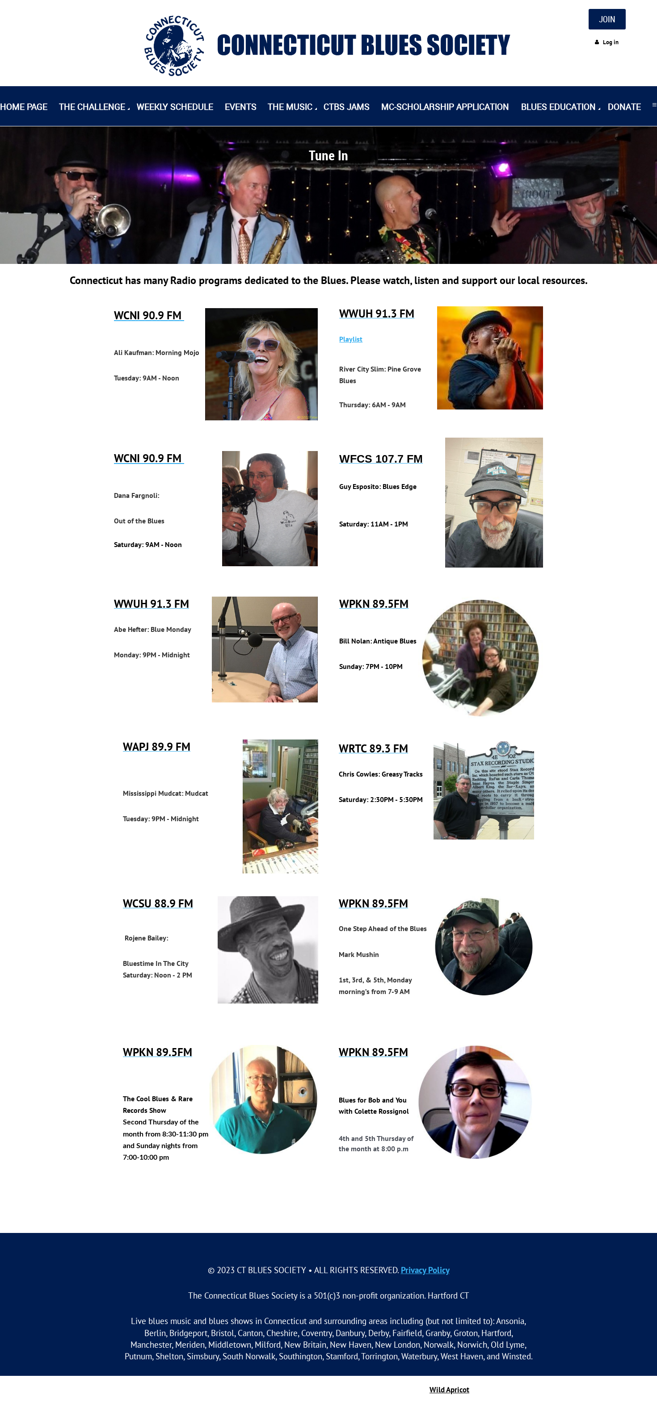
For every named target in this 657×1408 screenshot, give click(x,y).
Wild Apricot (449, 1390)
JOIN (607, 19)
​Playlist (350, 338)
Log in (611, 42)
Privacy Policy (425, 1269)
